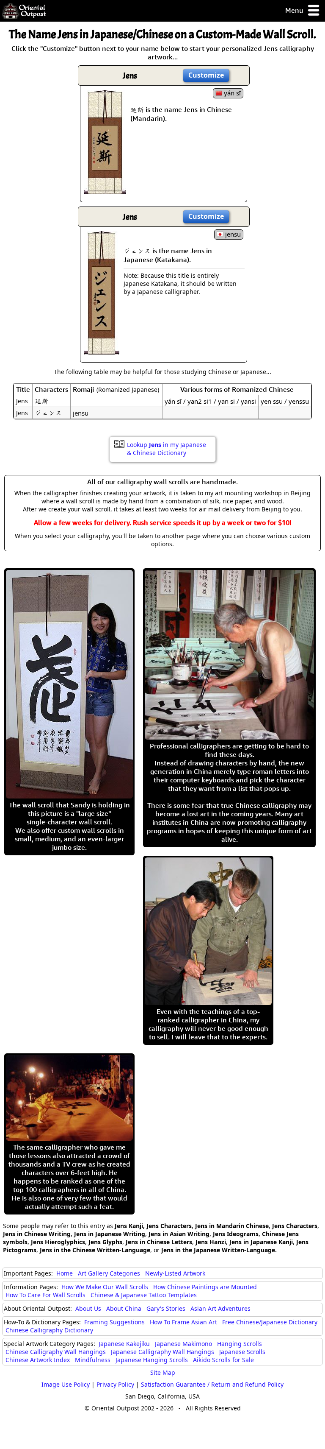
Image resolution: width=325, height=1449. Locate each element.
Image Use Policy (65, 1384)
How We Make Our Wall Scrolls (104, 1287)
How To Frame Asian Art (183, 1322)
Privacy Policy (115, 1384)
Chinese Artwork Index (38, 1360)
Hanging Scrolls (239, 1344)
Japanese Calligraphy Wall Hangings (162, 1352)
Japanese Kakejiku (124, 1344)
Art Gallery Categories (109, 1273)
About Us (88, 1308)
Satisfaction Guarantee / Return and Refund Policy (212, 1384)
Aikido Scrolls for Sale (223, 1360)
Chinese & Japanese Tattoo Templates (144, 1295)
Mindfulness (92, 1360)
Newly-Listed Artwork (175, 1273)
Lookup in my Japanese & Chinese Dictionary (166, 449)
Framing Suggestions (114, 1322)
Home (64, 1273)
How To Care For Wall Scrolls (45, 1295)
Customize (206, 75)
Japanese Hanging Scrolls (152, 1360)
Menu (295, 10)
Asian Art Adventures (220, 1308)
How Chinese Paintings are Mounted (205, 1287)
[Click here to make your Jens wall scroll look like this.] (105, 190)
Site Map (162, 1372)
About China (123, 1308)
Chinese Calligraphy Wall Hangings (56, 1352)
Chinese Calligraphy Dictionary (49, 1330)
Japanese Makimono (183, 1344)
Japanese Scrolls (242, 1352)
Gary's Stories (165, 1308)
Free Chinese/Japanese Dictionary (269, 1322)
